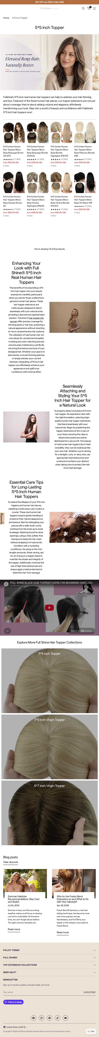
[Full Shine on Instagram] (41, 1018)
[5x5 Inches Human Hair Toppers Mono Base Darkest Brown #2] (14, 182)
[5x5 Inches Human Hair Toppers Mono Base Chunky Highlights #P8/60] (37, 182)
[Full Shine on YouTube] (65, 1018)
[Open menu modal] (94, 8)
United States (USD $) (16, 1027)
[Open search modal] (83, 8)
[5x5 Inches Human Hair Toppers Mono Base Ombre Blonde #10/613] (61, 182)
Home (6, 18)
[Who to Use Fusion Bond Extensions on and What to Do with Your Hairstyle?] (74, 883)
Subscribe (90, 992)
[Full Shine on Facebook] (33, 1018)
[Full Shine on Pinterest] (49, 1018)
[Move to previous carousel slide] (43, 84)
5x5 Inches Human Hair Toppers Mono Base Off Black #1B (83, 200)
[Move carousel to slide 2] (51, 84)
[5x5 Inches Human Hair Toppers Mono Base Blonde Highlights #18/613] (61, 132)
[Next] (71, 2)
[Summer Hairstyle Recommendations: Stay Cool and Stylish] (25, 883)
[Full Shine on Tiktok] (57, 1018)
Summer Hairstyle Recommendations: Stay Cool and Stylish (23, 899)
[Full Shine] (49, 8)
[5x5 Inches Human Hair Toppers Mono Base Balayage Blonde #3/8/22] (37, 132)
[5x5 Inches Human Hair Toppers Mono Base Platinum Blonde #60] (85, 132)
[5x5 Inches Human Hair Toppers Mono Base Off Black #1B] (85, 182)
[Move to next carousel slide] (55, 84)
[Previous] (28, 2)
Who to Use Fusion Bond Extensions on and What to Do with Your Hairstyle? (72, 899)
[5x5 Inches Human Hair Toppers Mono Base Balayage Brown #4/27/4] (14, 132)
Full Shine (21, 1031)
